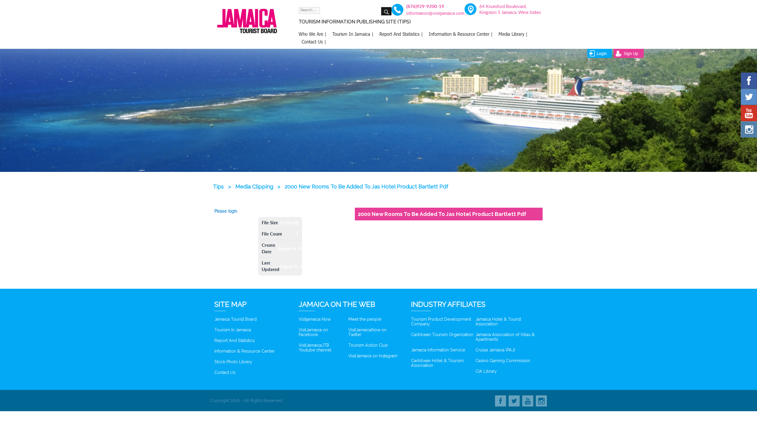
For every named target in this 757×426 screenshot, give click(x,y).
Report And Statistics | (401, 34)
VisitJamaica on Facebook (313, 332)
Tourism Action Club (368, 345)
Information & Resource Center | (461, 34)
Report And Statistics (234, 340)
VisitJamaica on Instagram (372, 356)
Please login (225, 211)
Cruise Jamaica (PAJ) (495, 350)
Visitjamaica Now (315, 319)
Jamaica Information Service (438, 350)
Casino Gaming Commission (502, 360)
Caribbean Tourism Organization (442, 334)
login (602, 53)
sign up (631, 53)
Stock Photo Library (233, 361)
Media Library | (513, 34)
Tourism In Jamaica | (352, 34)
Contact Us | (314, 41)
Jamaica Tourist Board (235, 319)
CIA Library (486, 371)
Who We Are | (312, 34)
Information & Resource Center (244, 351)
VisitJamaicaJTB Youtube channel (315, 347)
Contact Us (224, 372)
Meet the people (364, 319)
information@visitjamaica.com (431, 13)
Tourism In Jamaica (232, 329)
